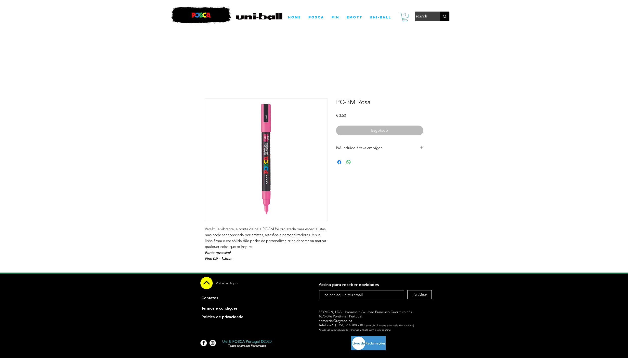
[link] (405, 17)
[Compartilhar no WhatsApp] (349, 162)
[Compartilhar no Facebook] (339, 162)
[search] (444, 16)
